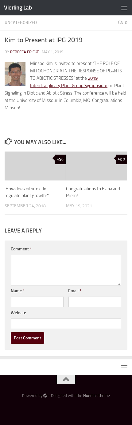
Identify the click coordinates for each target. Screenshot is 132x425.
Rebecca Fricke (24, 52)
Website (18, 312)
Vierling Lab (18, 7)
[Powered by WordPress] (45, 396)
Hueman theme (96, 395)
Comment (21, 249)
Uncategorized (21, 22)
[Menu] (124, 7)
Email (74, 290)
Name (18, 290)
